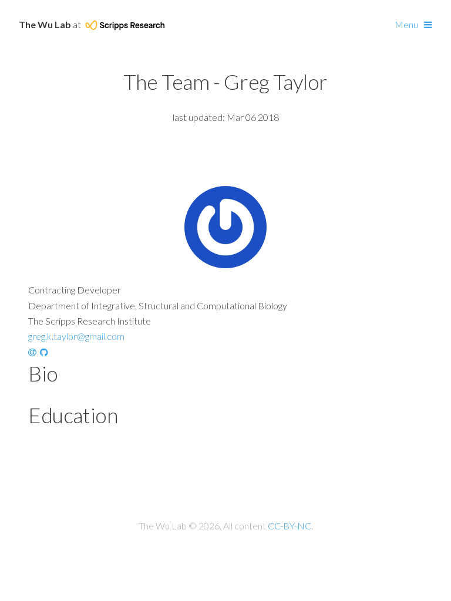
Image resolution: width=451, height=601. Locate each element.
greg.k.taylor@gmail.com (76, 336)
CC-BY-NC (289, 525)
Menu (406, 24)
